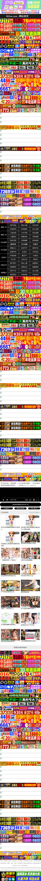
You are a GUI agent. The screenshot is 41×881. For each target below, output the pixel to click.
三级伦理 (13, 233)
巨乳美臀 (35, 233)
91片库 (13, 259)
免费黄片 (35, 263)
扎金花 (24, 252)
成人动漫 (35, 229)
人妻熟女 (13, 236)
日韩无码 (35, 274)
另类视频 (35, 236)
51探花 (35, 255)
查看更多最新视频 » (20, 647)
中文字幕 (24, 233)
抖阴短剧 (24, 274)
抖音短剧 (13, 255)
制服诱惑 (35, 267)
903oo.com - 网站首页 (17, 16)
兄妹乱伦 (24, 271)
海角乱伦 (24, 267)
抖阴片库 (4, 265)
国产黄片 (13, 263)
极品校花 (13, 274)
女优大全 (24, 259)
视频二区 (4, 235)
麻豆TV (24, 255)
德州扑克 (35, 248)
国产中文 (13, 271)
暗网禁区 (13, 267)
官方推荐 (4, 250)
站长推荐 (4, 242)
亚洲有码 (13, 229)
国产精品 (13, 225)
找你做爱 (35, 240)
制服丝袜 (24, 236)
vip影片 (7, 508)
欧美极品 (24, 229)
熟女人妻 (24, 263)
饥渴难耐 (24, 240)
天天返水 (35, 252)
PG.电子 (34, 508)
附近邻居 (13, 240)
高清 (26, 500)
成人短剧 (35, 271)
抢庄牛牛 (24, 248)
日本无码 (35, 225)
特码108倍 (20, 508)
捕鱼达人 (13, 248)
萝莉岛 (35, 259)
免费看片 (4, 272)
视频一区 (4, 227)
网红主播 (24, 225)
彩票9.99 (13, 252)
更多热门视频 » (35, 512)
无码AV (3, 257)
